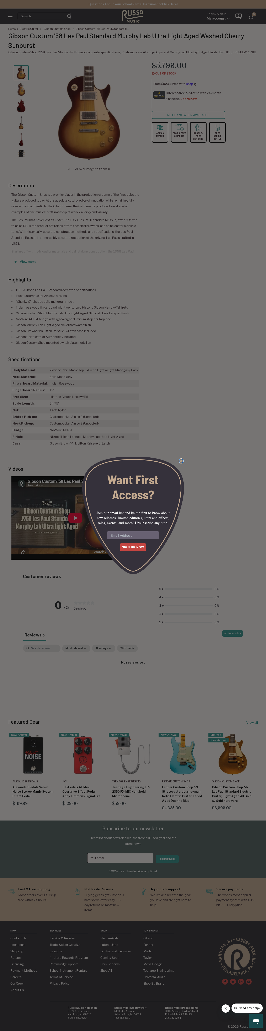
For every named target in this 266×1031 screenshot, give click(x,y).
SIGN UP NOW (133, 547)
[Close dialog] (181, 461)
